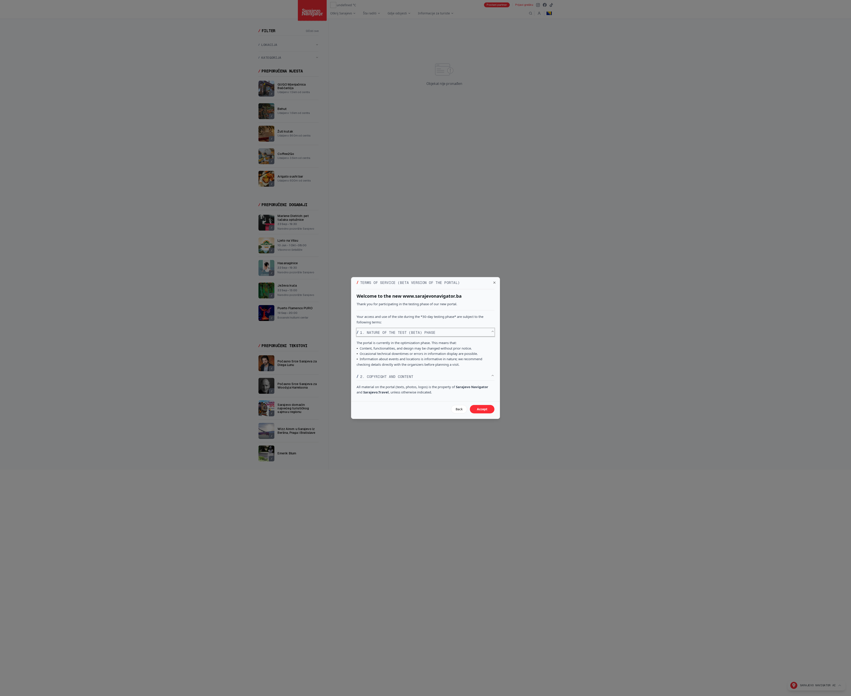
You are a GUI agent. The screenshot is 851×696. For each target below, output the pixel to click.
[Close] (494, 282)
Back (459, 409)
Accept (482, 409)
